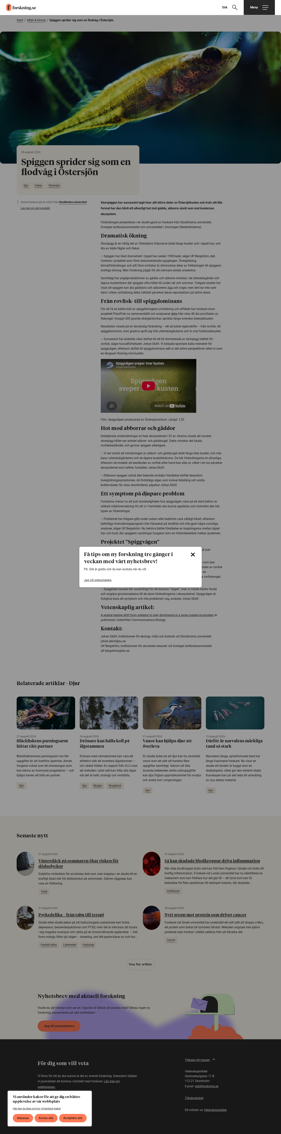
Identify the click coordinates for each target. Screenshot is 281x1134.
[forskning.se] (18, 7)
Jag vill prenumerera (97, 580)
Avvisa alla (46, 1118)
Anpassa (23, 1118)
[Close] (193, 554)
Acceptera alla (72, 1118)
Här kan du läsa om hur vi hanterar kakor (37, 1108)
